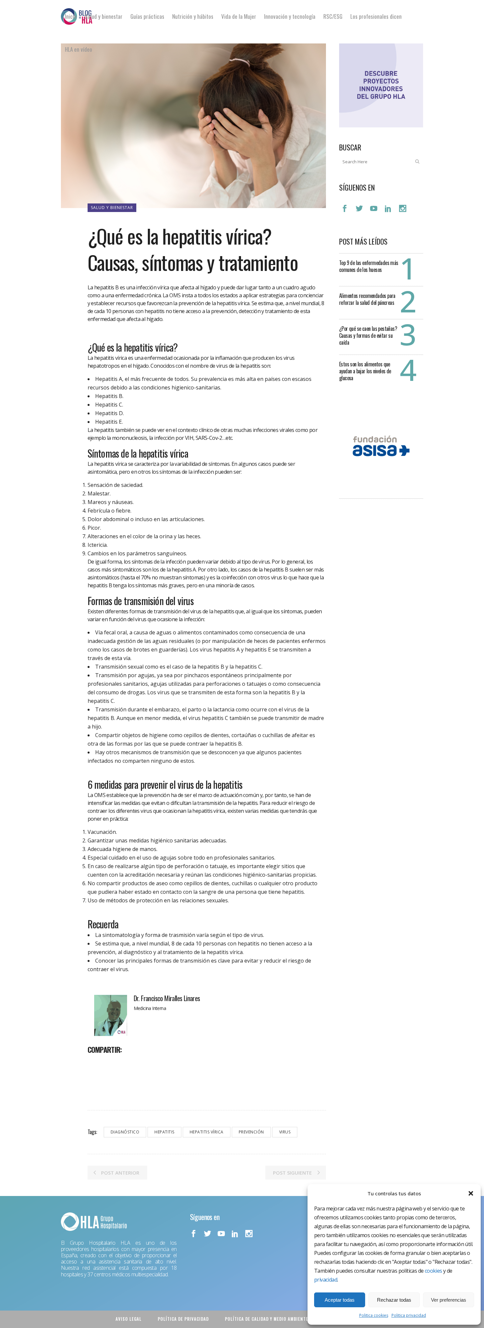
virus (285, 1132)
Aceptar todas (340, 1300)
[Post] (110, 1064)
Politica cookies (373, 1315)
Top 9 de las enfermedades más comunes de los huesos (368, 266)
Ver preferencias (448, 1300)
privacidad (325, 1279)
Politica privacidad (408, 1315)
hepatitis (164, 1132)
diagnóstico (125, 1132)
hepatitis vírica (207, 1132)
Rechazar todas (394, 1300)
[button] (471, 1193)
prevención (251, 1132)
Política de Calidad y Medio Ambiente (266, 1318)
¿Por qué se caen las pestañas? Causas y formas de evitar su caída (368, 335)
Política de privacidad (183, 1318)
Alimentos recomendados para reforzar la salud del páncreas (367, 299)
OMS (174, 295)
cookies (433, 1270)
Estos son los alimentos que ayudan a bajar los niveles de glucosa (365, 371)
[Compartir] (95, 1064)
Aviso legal (129, 1318)
